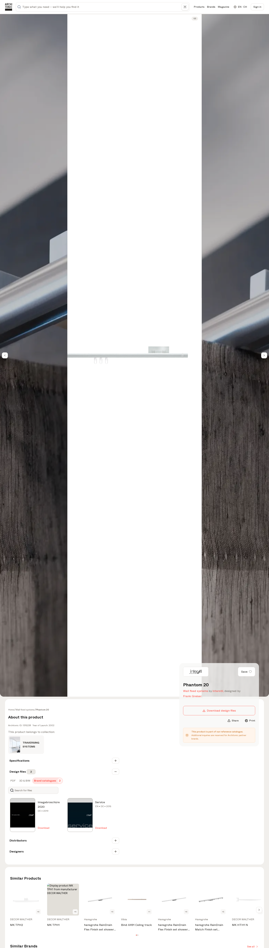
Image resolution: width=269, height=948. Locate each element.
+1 (149, 911)
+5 (223, 911)
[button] (136, 935)
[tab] (12, 780)
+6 (38, 911)
